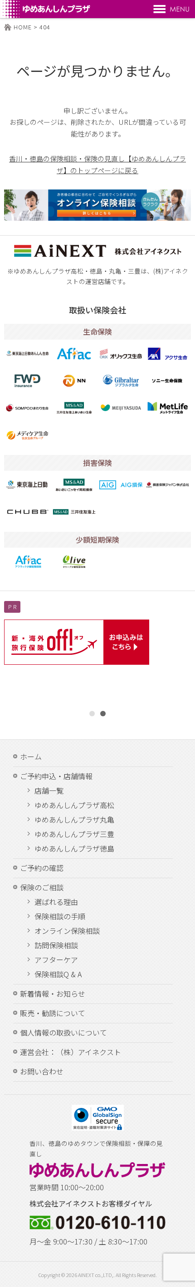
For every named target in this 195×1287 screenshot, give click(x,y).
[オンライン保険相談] (97, 204)
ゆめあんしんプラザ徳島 (74, 849)
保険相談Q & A (58, 974)
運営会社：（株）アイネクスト (70, 1051)
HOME (23, 27)
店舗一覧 (48, 791)
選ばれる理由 (56, 902)
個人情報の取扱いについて (63, 1032)
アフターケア (56, 960)
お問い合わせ (41, 1071)
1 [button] (92, 713)
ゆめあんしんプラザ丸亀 (74, 820)
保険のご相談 (41, 887)
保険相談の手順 (59, 917)
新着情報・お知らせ (52, 993)
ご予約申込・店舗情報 (56, 776)
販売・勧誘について (52, 1013)
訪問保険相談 (56, 946)
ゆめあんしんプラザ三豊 (74, 834)
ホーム (31, 756)
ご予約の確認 (41, 867)
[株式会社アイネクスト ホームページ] (97, 254)
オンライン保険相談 (67, 931)
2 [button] (103, 713)
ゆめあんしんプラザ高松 (74, 805)
